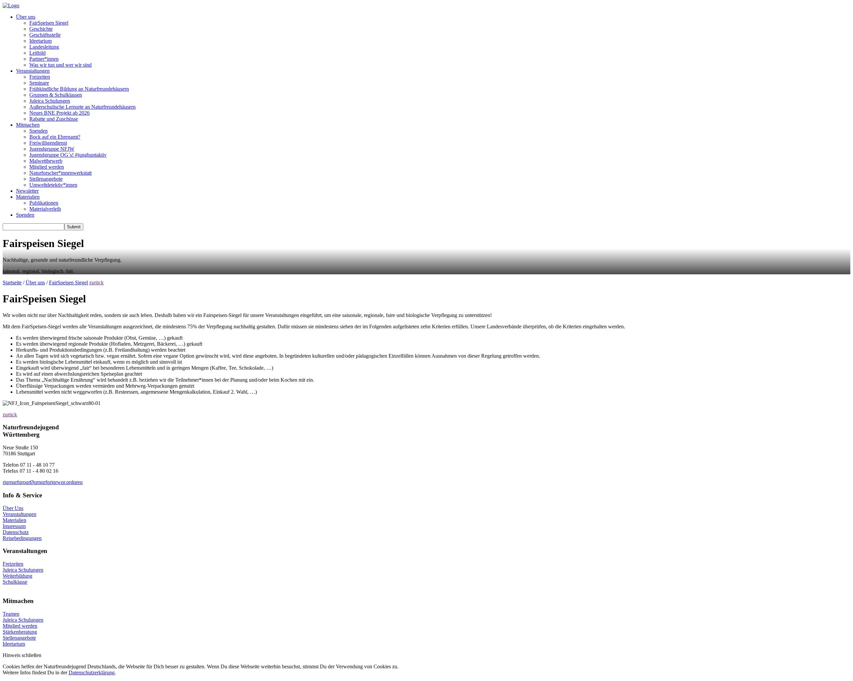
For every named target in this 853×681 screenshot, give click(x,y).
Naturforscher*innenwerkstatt (60, 173)
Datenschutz (16, 532)
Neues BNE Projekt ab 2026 (59, 113)
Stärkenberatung (20, 632)
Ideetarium (40, 41)
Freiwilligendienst (48, 143)
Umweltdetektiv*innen (53, 185)
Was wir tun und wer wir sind (60, 65)
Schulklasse (15, 582)
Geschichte (41, 29)
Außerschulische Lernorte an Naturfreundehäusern (82, 107)
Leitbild (37, 53)
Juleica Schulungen (49, 101)
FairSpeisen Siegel (48, 23)
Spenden (38, 131)
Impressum (14, 526)
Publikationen (43, 203)
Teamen (11, 614)
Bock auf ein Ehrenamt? (54, 137)
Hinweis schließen (22, 655)
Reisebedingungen (22, 538)
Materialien (28, 197)
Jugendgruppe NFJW (51, 149)
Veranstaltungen (33, 71)
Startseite (12, 282)
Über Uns (13, 508)
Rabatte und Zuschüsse (53, 119)
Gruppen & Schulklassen (55, 95)
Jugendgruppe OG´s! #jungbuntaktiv (68, 155)
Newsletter (27, 191)
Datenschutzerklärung (92, 672)
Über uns (25, 17)
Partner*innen (44, 59)
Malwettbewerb (45, 161)
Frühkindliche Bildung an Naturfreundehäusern (79, 89)
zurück (96, 282)
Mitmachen (28, 125)
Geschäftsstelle (45, 35)
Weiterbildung (17, 576)
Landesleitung (44, 47)
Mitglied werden (46, 167)
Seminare (39, 83)
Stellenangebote (46, 179)
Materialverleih (45, 209)
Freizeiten (39, 77)
